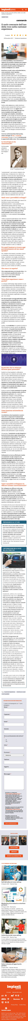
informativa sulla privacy (13, 793)
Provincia (7, 752)
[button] (22, 9)
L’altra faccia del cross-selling (11, 935)
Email (6, 721)
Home (2, 12)
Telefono (6, 759)
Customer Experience (9, 692)
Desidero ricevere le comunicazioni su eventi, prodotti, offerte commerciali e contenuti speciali (14, 817)
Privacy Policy (14, 1004)
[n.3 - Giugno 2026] (5, 840)
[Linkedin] (18, 995)
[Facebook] (6, 995)
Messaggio (7, 774)
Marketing (5, 17)
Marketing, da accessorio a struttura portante (13, 904)
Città (6, 745)
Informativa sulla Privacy (13, 809)
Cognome (7, 714)
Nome (6, 707)
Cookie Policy (22, 1004)
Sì (6, 739)
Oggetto (6, 766)
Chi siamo (8, 992)
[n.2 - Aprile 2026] (14, 840)
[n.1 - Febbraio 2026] (23, 840)
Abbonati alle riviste (17, 992)
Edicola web (14, 847)
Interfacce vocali (21, 692)
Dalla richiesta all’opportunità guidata (11, 964)
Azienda (6, 728)
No (6, 741)
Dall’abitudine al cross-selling (11, 882)
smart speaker (5, 694)
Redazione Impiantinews (21, 38)
